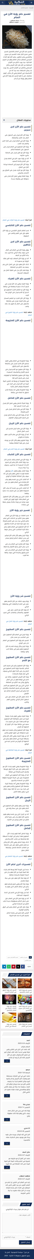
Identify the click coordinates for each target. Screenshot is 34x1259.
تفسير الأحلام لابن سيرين (13, 957)
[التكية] (17, 2)
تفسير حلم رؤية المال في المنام (19, 622)
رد (7, 1061)
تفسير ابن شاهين (23, 957)
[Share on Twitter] (18, 967)
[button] (2, 2)
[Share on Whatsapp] (9, 967)
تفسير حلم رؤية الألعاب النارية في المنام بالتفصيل (10, 1008)
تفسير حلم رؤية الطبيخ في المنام (18, 314)
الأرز (12, 470)
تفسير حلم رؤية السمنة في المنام (10, 1025)
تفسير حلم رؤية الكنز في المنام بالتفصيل (25, 991)
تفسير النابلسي (28, 960)
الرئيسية (31, 8)
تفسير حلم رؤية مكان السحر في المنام (25, 1025)
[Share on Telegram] (4, 967)
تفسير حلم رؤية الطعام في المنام (18, 857)
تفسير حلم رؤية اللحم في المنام (13, 449)
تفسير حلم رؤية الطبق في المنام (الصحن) (9, 991)
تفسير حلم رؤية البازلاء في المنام (13, 220)
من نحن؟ (26, 1252)
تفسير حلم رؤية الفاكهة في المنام (19, 751)
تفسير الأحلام (24, 8)
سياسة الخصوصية (17, 1252)
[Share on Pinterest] (13, 967)
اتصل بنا (7, 1252)
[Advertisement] (17, 99)
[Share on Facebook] (23, 967)
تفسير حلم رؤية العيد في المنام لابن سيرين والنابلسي (25, 1008)
